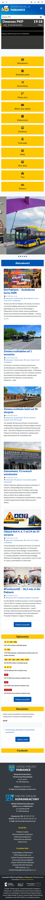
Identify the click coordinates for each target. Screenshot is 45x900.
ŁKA (11, 420)
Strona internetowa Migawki (22, 860)
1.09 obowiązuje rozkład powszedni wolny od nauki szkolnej (21, 654)
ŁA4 (27, 418)
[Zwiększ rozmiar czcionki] (35, 2)
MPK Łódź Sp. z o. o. (22, 867)
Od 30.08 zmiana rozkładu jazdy (16, 663)
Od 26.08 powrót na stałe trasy (15, 670)
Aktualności (10, 298)
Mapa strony (22, 842)
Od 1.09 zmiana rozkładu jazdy (15, 645)
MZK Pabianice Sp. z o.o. (22, 855)
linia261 (32, 360)
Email (5, 721)
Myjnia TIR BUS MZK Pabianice (22, 862)
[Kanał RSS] (6, 2)
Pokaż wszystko (22, 624)
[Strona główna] (16, 8)
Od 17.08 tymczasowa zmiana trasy (17, 678)
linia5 (10, 300)
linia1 (36, 298)
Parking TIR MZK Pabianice (22, 865)
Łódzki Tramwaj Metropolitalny (22, 857)
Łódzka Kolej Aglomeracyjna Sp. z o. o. (22, 870)
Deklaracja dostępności (22, 837)
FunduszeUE (8, 482)
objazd (36, 540)
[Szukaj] (42, 2)
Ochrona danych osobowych (22, 834)
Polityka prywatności (26, 879)
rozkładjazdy (16, 300)
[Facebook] (38, 2)
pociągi (19, 420)
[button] (18, 256)
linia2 (5, 300)
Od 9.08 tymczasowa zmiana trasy (16, 685)
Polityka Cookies (22, 832)
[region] (22, 226)
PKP (15, 420)
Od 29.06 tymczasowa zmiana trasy (17, 693)
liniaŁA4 (6, 420)
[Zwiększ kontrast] (31, 2)
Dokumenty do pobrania (22, 839)
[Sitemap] (3, 2)
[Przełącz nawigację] (41, 8)
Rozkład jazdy (18, 298)
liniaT (32, 540)
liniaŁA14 (32, 418)
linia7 (38, 360)
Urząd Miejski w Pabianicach (22, 852)
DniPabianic (30, 298)
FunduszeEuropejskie (30, 480)
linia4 (27, 540)
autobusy (19, 480)
